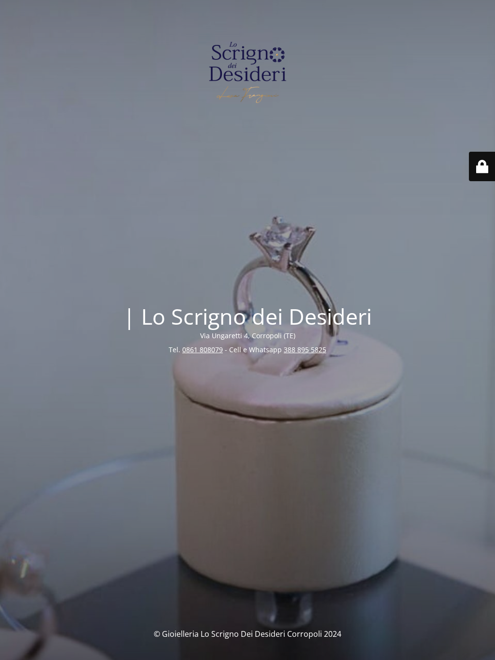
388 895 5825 (305, 349)
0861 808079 (202, 349)
